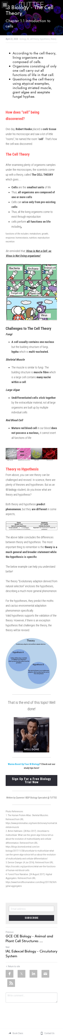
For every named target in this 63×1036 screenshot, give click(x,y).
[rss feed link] (11, 983)
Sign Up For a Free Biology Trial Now (31, 780)
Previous (10, 932)
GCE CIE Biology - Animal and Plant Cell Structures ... (29, 939)
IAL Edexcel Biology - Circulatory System (31, 954)
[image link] (31, 4)
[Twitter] (21, 974)
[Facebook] (9, 974)
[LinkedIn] (33, 974)
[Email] (45, 974)
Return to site (14, 966)
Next (8, 947)
